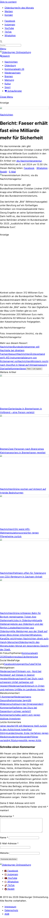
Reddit (3, 171)
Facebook (10, 21)
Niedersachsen (13, 72)
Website (4, 853)
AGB (7, 914)
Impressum (10, 906)
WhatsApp (10, 35)
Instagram (10, 24)
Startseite (5, 368)
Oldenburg (10, 65)
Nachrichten (11, 61)
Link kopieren (37, 369)
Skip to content (8, 1)
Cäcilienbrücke (30, 656)
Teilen (29, 369)
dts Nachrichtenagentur (29, 160)
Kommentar (7, 816)
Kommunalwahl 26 (14, 69)
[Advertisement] (24, 263)
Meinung (9, 80)
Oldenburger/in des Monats (19, 7)
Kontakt (9, 15)
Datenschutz (11, 910)
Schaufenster (14, 91)
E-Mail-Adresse (9, 843)
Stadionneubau (14, 656)
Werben (9, 11)
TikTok (8, 31)
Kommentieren (18, 368)
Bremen (9, 76)
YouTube (9, 28)
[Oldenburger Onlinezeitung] (15, 864)
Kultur (8, 83)
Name (4, 837)
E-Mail (12, 171)
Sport (7, 87)
